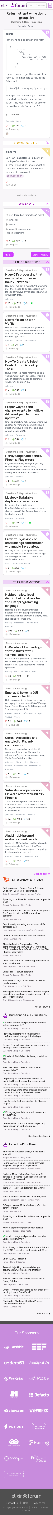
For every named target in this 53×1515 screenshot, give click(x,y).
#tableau (9, 769)
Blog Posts (26, 905)
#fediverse (20, 815)
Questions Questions (38, 1136)
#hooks (8, 766)
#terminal (25, 672)
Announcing (20, 590)
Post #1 (12, 185)
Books (26, 1253)
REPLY (8, 254)
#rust (16, 672)
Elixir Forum (29, 1144)
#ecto (30, 26)
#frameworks (30, 713)
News (9, 590)
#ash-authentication (20, 563)
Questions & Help (20, 22)
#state (17, 717)
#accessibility (20, 766)
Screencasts (29, 966)
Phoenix (26, 879)
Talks (26, 1284)
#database (19, 623)
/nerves (8, 713)
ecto (12, 224)
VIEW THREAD (40, 254)
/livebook (9, 518)
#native (8, 717)
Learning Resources (12, 930)
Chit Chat (27, 986)
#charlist (20, 518)
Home (12, 229)
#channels (20, 435)
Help (25, 1503)
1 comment (14, 114)
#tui (34, 672)
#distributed (32, 623)
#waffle (18, 340)
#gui (40, 713)
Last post (13, 244)
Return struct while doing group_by (26, 15)
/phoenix (22, 26)
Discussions (28, 1000)
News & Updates (17, 1262)
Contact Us (12, 1503)
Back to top (40, 873)
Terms (34, 1507)
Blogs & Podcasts (11, 905)
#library (8, 623)
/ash (7, 563)
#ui (26, 762)
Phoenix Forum (41, 1007)
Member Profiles (34, 894)
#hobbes (9, 626)
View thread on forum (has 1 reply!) (26, 215)
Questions (37, 22)
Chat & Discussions (11, 986)
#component (34, 766)
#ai (36, 856)
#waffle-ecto (30, 340)
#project (31, 815)
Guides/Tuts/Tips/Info (34, 930)
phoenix (13, 220)
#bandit (19, 477)
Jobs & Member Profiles (13, 894)
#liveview (34, 762)
